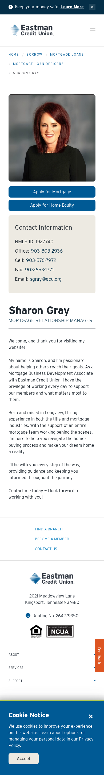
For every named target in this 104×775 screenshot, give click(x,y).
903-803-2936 (47, 251)
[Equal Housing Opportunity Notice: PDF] (36, 632)
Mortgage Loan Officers (38, 64)
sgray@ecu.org (46, 279)
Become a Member (52, 539)
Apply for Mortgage (52, 191)
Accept (23, 758)
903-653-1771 (39, 269)
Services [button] (16, 668)
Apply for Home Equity (52, 205)
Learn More (72, 7)
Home (14, 54)
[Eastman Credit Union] (31, 31)
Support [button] (15, 681)
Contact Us (46, 549)
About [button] (14, 655)
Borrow (34, 54)
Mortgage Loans (67, 54)
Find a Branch (49, 529)
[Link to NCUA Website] (60, 632)
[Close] (90, 716)
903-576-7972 (41, 260)
